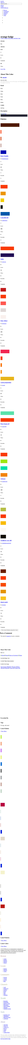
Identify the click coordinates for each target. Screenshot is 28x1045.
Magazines (5, 1005)
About (3, 1022)
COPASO (5, 1018)
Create (2, 6)
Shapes (5, 962)
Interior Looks (6, 1003)
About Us (5, 1026)
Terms (4, 1030)
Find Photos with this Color (14, 38)
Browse (5, 10)
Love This (3, 69)
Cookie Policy (6, 1032)
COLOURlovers (4, 7)
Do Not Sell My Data (5, 1038)
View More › (4, 731)
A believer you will (6, 540)
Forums (5, 977)
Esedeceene (4, 481)
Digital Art (5, 988)
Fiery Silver (4, 321)
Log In (2, 1)
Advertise (5, 1024)
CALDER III (4, 217)
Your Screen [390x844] (6, 666)
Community (6, 11)
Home (4, 991)
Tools (4, 15)
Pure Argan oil (5, 424)
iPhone (18, 666)
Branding (5, 1001)
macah (5, 77)
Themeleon (6, 1016)
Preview (14, 666)
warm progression (6, 382)
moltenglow (4, 220)
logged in (9, 636)
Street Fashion (6, 1006)
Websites (5, 1007)
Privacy (5, 1028)
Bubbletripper (5, 158)
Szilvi (2, 259)
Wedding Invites (7, 1008)
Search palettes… (4, 3)
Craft (4, 987)
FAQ (4, 1031)
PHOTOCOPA (6, 1017)
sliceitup (4, 604)
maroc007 (4, 426)
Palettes (5, 960)
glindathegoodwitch (6, 543)
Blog (4, 981)
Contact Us (6, 1027)
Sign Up (2, 2)
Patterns (5, 961)
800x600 (7, 668)
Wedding (5, 995)
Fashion (5, 989)
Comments (3, 60)
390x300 (3, 668)
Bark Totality (4, 156)
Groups (5, 978)
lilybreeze (4, 323)
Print (4, 992)
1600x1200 (17, 668)
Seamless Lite (6, 1014)
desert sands (4, 602)
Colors (4, 959)
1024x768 (12, 668)
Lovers (5, 980)
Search (2, 5)
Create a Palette (4, 38)
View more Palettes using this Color (9, 630)
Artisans (3, 479)
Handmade (5, 1002)
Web (4, 993)
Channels (5, 12)
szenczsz (4, 261)
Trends (5, 14)
